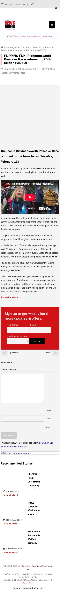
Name (49, 410)
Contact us (26, 566)
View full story (10, 495)
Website (48, 427)
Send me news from (17, 335)
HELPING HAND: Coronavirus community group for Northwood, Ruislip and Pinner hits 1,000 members (34, 480)
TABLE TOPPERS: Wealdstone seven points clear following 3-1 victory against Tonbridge (34, 509)
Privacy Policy (28, 583)
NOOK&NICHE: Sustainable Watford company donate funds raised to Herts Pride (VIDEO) (34, 538)
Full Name (13, 324)
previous (14, 352)
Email (33, 324)
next (48, 352)
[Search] (55, 8)
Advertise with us (39, 566)
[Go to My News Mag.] (2, 47)
